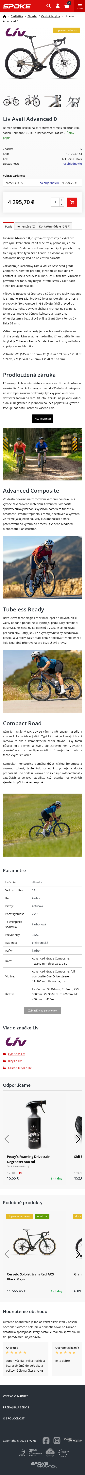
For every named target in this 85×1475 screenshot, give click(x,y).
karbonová (39, 924)
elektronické (40, 943)
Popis (8, 226)
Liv (80, 149)
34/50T (36, 935)
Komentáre (25, 226)
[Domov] (4, 16)
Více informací (42, 418)
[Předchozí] (7, 1139)
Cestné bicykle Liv (19, 1068)
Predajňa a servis (16, 1407)
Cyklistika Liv (16, 1054)
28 (33, 890)
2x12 (35, 914)
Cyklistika (17, 16)
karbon (36, 898)
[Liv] (42, 1043)
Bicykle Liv (15, 1061)
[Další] (78, 1139)
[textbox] (42, 183)
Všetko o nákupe (15, 1396)
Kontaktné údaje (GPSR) (54, 226)
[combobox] (42, 183)
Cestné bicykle (50, 16)
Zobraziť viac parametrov (42, 1010)
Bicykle (32, 16)
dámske (37, 882)
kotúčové (38, 906)
